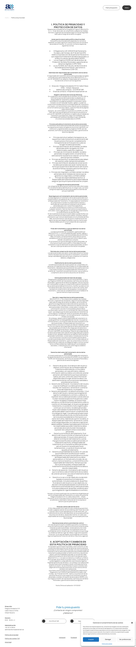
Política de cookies (107, 644)
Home (7, 18)
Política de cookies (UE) (12, 638)
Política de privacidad (18, 18)
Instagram (62, 637)
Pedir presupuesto (111, 8)
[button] (132, 623)
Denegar (108, 639)
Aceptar (91, 639)
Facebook (74, 637)
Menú (127, 8)
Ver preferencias (125, 639)
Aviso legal (8, 642)
